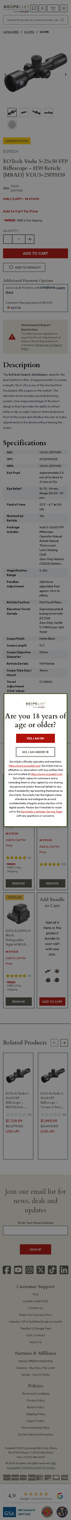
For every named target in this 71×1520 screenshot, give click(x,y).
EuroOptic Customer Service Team (41, 811)
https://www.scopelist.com (25, 765)
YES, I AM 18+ (35, 738)
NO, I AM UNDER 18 (35, 752)
